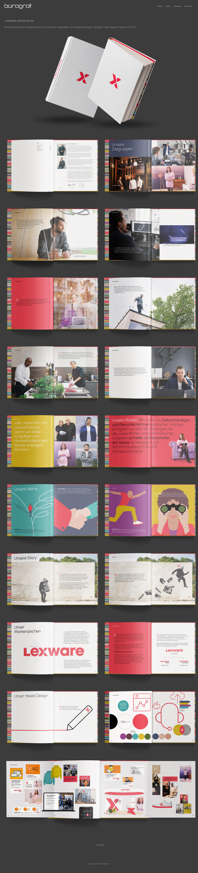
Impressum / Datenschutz (99, 864)
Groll (168, 6)
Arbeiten (177, 6)
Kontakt (188, 6)
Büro (160, 6)
